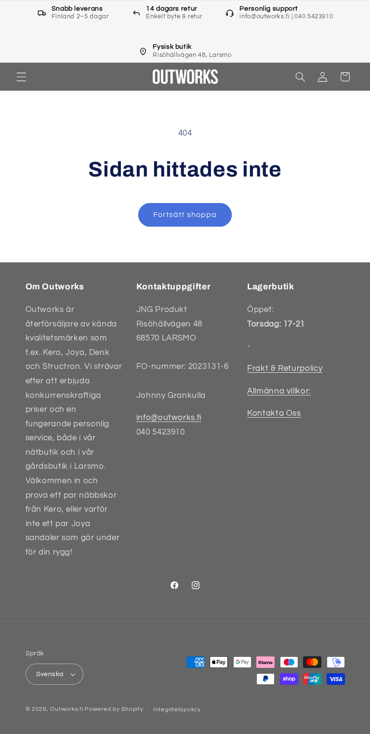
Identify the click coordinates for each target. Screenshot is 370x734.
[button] (21, 77)
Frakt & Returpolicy (284, 368)
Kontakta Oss (274, 413)
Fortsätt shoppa (185, 214)
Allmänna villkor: (279, 391)
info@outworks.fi (168, 417)
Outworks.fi (66, 709)
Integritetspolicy (177, 709)
